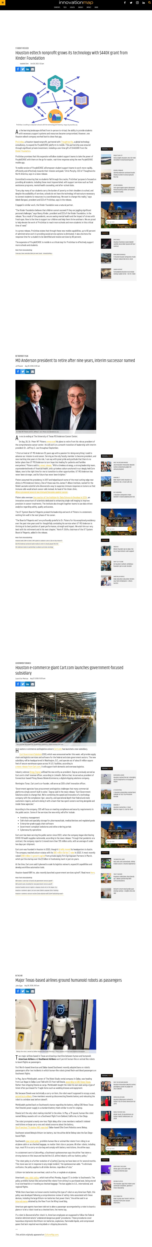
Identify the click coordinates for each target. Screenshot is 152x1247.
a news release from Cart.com (27, 766)
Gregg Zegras (35, 772)
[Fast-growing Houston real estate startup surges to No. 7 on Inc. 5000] (106, 273)
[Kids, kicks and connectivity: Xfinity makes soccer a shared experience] (106, 863)
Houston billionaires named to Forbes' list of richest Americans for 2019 (124, 1101)
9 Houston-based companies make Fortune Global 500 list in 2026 (125, 258)
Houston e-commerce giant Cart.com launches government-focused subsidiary (69, 670)
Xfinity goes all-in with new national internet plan (122, 1170)
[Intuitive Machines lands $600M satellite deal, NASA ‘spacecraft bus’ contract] (106, 244)
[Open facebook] (125, 2)
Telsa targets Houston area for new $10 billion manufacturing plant (125, 159)
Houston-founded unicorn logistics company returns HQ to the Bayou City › (36, 887)
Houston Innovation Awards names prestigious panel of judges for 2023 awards (125, 1086)
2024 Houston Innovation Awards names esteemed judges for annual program (124, 467)
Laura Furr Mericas (21, 678)
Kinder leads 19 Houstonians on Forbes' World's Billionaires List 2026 (123, 1116)
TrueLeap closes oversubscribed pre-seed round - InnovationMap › (34, 253)
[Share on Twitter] (22, 69)
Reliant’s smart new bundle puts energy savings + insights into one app (124, 891)
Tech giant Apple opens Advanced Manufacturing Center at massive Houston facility (124, 189)
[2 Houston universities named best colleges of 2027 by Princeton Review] (106, 794)
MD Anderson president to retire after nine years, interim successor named (75, 360)
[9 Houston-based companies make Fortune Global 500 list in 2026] (106, 258)
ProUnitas (19, 141)
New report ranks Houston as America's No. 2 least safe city (123, 481)
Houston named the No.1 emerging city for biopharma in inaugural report (124, 779)
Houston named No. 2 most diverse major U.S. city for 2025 (123, 808)
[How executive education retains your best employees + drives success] (106, 581)
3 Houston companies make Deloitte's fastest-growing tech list (124, 496)
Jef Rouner (19, 366)
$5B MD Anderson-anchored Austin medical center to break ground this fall (124, 174)
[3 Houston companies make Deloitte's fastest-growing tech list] (106, 496)
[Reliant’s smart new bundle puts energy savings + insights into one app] (106, 893)
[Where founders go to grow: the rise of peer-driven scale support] (106, 551)
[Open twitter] (131, 2)
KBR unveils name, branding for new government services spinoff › (34, 884)
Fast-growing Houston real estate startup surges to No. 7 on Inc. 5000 (124, 273)
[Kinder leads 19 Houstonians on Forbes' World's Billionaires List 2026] (106, 1116)
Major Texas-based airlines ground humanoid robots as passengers (68, 980)
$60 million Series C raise (64, 852)
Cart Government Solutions (30, 754)
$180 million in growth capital (33, 855)
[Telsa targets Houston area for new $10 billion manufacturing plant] (106, 159)
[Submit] (149, 2)
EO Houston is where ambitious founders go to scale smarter (123, 565)
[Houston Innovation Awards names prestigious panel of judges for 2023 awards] (106, 1086)
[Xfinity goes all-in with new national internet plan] (106, 1170)
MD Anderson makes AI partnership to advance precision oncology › (34, 547)
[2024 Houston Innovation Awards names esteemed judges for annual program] (106, 467)
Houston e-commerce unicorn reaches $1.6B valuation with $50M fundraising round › (39, 893)
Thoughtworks (67, 141)
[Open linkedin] (143, 2)
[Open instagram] (137, 2)
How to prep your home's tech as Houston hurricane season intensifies (124, 1200)
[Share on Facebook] (17, 69)
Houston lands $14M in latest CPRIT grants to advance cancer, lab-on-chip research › (39, 541)
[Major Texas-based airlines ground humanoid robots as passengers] (55, 1026)
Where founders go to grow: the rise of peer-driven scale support (124, 550)
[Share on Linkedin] (27, 69)
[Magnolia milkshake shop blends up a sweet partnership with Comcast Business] (106, 878)
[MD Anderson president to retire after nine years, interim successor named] (55, 407)
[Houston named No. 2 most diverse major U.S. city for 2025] (106, 809)
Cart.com (58, 749)
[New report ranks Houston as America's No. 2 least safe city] (106, 481)
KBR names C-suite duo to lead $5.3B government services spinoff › (34, 881)
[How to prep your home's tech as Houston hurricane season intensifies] (106, 1200)
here (93, 872)
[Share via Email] (32, 69)
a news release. (45, 465)
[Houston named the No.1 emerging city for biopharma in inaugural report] (106, 779)
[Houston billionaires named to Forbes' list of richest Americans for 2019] (106, 1101)
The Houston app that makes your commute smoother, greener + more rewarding (124, 1186)
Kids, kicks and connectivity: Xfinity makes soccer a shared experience (124, 862)
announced (50, 441)
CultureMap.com (51, 1234)
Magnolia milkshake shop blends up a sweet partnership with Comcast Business (124, 878)
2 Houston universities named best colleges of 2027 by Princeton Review (125, 794)
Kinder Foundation (22, 151)
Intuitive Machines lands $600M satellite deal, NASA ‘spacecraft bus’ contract (124, 244)
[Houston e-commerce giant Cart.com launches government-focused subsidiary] (55, 719)
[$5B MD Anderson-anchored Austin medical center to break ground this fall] (106, 174)
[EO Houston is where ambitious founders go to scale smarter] (106, 566)
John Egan (19, 986)
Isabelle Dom (24, 64)
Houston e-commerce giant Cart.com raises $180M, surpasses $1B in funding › (37, 890)
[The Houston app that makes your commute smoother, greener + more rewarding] (106, 1185)
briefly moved (64, 849)
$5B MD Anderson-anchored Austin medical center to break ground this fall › (37, 544)
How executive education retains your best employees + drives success (124, 581)
